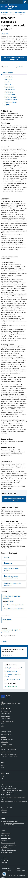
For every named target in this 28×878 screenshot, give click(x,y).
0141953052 (10, 601)
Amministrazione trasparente (8, 845)
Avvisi (2, 768)
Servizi (6, 12)
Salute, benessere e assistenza (9, 754)
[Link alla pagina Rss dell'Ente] (7, 860)
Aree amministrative (6, 711)
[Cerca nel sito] (23, 6)
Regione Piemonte (5, 1)
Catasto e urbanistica (6, 744)
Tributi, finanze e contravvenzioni (17, 12)
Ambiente (3, 737)
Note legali (4, 840)
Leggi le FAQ (4, 847)
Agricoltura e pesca (6, 734)
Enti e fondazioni (5, 716)
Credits (9, 870)
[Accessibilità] (4, 874)
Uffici (2, 726)
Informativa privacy (6, 838)
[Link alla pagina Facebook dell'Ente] (2, 860)
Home (2, 12)
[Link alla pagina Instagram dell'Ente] (5, 860)
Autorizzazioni (4, 742)
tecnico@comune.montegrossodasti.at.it (13, 605)
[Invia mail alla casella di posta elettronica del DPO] (11, 821)
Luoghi (2, 776)
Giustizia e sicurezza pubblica (8, 749)
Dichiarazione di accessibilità (8, 843)
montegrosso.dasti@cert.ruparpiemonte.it (13, 608)
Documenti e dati (5, 714)
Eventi (2, 779)
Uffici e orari (4, 810)
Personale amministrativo (7, 721)
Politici (2, 723)
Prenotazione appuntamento (8, 851)
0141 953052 (9, 793)
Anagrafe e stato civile (7, 739)
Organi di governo (5, 718)
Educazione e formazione (7, 747)
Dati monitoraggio (5, 868)
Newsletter (4, 862)
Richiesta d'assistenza (6, 852)
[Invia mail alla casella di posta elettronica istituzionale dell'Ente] (15, 797)
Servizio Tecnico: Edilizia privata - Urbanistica (12, 597)
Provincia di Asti (5, 835)
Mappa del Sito (21, 870)
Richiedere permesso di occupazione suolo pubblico (14, 58)
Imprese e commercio (6, 752)
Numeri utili (4, 812)
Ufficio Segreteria (7, 620)
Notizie (3, 765)
